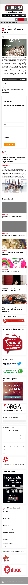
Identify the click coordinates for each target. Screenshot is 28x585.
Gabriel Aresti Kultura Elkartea (9, 532)
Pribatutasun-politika (12, 581)
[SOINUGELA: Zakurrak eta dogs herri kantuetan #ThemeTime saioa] (14, 280)
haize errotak (17, 90)
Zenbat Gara (11, 464)
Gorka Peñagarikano (7, 90)
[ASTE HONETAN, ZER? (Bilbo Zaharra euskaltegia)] (14, 244)
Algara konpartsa (6, 511)
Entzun (19, 0)
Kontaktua (4, 3)
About (2, 582)
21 (17, 443)
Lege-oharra (3, 581)
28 (17, 446)
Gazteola (4, 536)
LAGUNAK (9, 0)
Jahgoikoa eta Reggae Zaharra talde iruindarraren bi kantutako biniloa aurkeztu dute (12, 309)
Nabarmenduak (16, 26)
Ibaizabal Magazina (6, 26)
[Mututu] (21, 79)
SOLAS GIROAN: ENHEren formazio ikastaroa (12, 217)
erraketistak (20, 89)
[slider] (24, 79)
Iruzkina (6, 108)
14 (17, 441)
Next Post (4, 151)
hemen (9, 83)
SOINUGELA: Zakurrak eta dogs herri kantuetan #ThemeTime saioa (13, 289)
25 (7, 446)
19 (10, 443)
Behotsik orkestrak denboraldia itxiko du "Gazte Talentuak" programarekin (13, 159)
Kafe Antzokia (6, 539)
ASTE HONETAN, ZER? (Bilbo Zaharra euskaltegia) (13, 253)
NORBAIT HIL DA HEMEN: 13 (10, 271)
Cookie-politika (21, 581)
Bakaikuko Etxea (6, 515)
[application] (14, 79)
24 (4, 446)
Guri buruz (4, 0)
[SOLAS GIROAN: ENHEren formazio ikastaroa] (14, 207)
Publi (15, 0)
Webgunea (6, 137)
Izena (5, 124)
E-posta (6, 131)
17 (4, 443)
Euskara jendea (6, 525)
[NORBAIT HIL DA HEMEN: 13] (14, 263)
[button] (16, 19)
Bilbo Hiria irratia (6, 518)
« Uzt (4, 453)
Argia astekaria (12, 89)
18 (7, 443)
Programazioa (10, 3)
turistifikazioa (5, 92)
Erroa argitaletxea (6, 522)
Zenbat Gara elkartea (7, 546)
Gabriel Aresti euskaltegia (8, 529)
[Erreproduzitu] (3, 79)
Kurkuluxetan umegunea (8, 543)
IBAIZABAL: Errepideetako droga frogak (13, 235)
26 (10, 446)
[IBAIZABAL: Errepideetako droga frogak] (14, 226)
